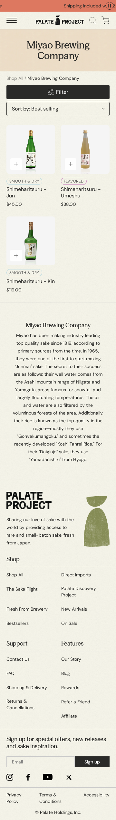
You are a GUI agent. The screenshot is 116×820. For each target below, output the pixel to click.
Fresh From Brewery (27, 609)
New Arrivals (74, 609)
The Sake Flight (21, 589)
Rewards (70, 687)
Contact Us (18, 659)
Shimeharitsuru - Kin (30, 281)
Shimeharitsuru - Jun (26, 192)
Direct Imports (76, 575)
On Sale (69, 623)
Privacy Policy (14, 798)
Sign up (92, 762)
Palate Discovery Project (78, 591)
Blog (65, 673)
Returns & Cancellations (20, 704)
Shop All (14, 78)
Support (16, 643)
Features (72, 643)
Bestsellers (17, 623)
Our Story (71, 659)
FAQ (10, 673)
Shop (13, 559)
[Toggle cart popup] (106, 20)
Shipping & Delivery (26, 687)
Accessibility (96, 795)
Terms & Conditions (50, 798)
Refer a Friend (75, 702)
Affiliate (69, 716)
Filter (62, 92)
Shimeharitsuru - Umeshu (81, 192)
